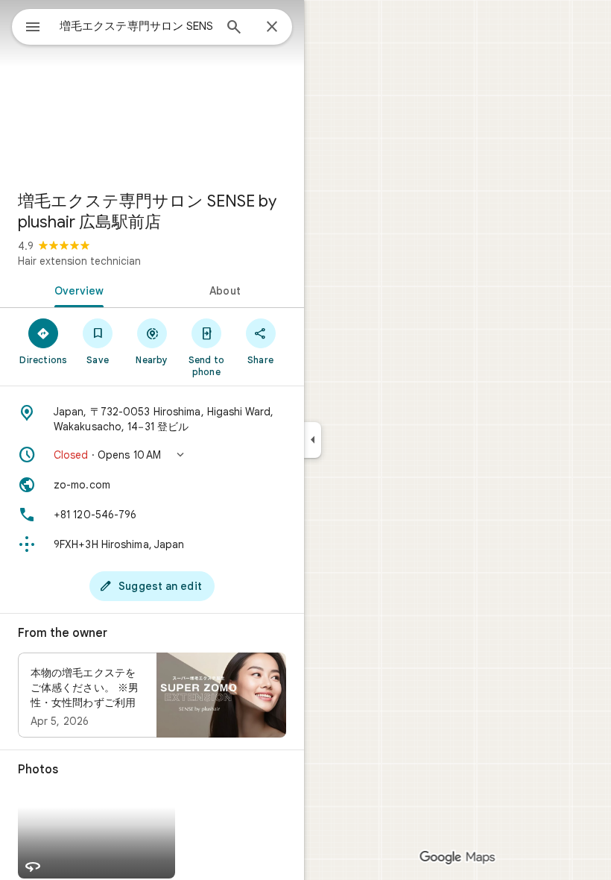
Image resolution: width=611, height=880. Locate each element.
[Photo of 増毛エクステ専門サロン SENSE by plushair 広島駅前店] (152, 89)
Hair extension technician (79, 261)
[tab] (76, 289)
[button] (152, 455)
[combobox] (136, 26)
